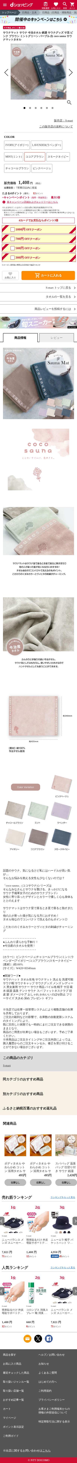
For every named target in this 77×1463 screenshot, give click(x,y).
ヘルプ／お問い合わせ (51, 1354)
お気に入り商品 (12, 1363)
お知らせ (43, 1363)
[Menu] (5, 5)
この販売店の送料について (56, 126)
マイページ (9, 1417)
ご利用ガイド (11, 1435)
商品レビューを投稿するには (53, 309)
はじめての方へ (47, 1381)
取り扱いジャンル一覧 (16, 1381)
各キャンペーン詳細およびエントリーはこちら (32, 202)
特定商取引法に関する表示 (54, 1421)
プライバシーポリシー (51, 1399)
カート (7, 1408)
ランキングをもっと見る (62, 1197)
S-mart (7, 1065)
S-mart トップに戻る (58, 287)
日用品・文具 (29, 12)
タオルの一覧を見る (58, 296)
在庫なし (15, 1182)
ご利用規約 (45, 1390)
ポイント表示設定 (13, 1426)
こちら (46, 1450)
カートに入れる (48, 275)
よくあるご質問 (47, 1372)
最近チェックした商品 (16, 1372)
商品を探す (9, 1354)
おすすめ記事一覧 (13, 1399)
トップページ (9, 12)
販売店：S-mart (63, 120)
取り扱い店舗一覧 (13, 1390)
